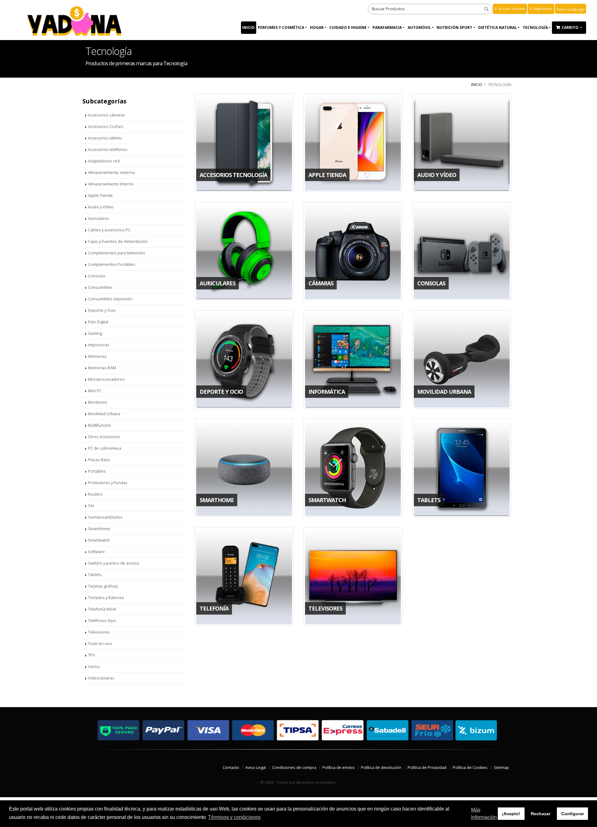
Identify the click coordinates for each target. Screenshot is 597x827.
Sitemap (501, 767)
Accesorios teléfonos (107, 149)
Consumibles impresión (110, 299)
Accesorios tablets (105, 138)
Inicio (248, 27)
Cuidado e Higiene (348, 27)
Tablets (95, 574)
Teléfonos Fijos (102, 620)
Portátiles (97, 471)
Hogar (317, 27)
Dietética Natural (497, 27)
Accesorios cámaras (106, 115)
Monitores (97, 402)
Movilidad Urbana (104, 413)
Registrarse (542, 8)
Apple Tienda (100, 195)
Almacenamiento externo (111, 172)
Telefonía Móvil (102, 609)
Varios (94, 666)
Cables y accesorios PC (109, 230)
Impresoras (98, 345)
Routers (95, 494)
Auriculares (98, 218)
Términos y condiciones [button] (234, 817)
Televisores (99, 632)
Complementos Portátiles (111, 264)
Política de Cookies (470, 767)
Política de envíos (338, 767)
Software (96, 551)
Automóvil (419, 27)
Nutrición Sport (454, 27)
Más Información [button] (484, 813)
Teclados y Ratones (106, 597)
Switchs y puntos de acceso (113, 563)
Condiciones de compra (294, 767)
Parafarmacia (387, 27)
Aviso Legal (255, 767)
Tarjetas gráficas (103, 586)
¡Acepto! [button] (511, 813)
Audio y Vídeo (100, 207)
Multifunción (99, 425)
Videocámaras (101, 678)
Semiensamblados (105, 517)
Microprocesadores (106, 379)
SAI (91, 505)
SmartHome (99, 528)
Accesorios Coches (105, 126)
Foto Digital (98, 322)
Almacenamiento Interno (111, 184)
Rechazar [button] (540, 813)
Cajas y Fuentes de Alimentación (118, 241)
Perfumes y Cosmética (281, 27)
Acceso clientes (511, 8)
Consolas (96, 276)
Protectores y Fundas (107, 482)
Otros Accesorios (104, 436)
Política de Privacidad (427, 767)
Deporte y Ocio (102, 310)
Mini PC (95, 390)
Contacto (231, 767)
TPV (91, 655)
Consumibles (100, 287)
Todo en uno (100, 643)
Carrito (570, 27)
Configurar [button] (572, 813)
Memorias (97, 356)
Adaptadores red (104, 161)
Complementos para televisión (116, 253)
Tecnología (535, 27)
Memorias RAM (102, 367)
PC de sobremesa (104, 448)
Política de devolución (381, 767)
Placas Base (99, 459)
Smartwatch (99, 540)
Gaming (95, 333)
